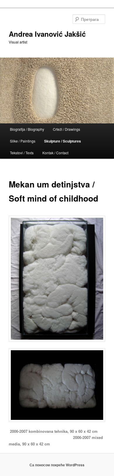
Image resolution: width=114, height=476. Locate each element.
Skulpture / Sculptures (62, 141)
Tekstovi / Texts (22, 152)
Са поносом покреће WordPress (57, 464)
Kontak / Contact (55, 152)
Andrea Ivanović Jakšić (47, 34)
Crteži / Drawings (66, 129)
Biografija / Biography (27, 129)
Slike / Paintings (22, 140)
